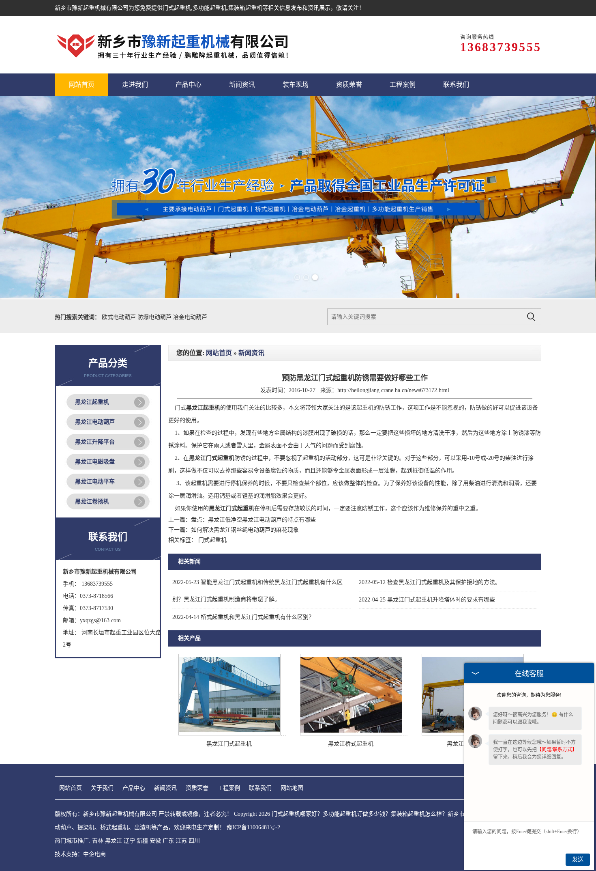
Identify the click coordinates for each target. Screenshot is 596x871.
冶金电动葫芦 (190, 317)
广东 (168, 841)
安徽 (155, 841)
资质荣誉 (197, 788)
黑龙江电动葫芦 (95, 422)
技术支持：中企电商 (80, 854)
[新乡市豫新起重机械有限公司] (174, 44)
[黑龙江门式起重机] (229, 734)
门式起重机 (177, 8)
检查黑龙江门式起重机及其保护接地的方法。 (430, 582)
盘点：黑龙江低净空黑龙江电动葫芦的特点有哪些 (253, 520)
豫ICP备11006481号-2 (253, 827)
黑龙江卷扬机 (92, 501)
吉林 (97, 841)
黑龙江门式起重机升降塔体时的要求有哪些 (427, 600)
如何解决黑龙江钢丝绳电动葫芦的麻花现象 (245, 530)
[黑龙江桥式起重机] (351, 734)
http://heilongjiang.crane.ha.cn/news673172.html (393, 390)
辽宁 (129, 841)
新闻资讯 (251, 352)
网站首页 (219, 352)
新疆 (142, 841)
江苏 (181, 841)
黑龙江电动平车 (95, 482)
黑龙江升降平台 (95, 442)
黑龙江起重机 (92, 402)
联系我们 (260, 788)
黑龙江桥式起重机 (350, 744)
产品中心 (133, 788)
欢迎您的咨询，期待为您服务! (529, 695)
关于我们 (102, 788)
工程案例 (228, 788)
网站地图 (292, 788)
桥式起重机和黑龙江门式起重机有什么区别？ (243, 617)
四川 (194, 841)
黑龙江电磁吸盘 (95, 462)
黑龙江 (113, 841)
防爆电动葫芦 (155, 317)
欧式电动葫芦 (119, 317)
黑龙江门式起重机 (229, 744)
